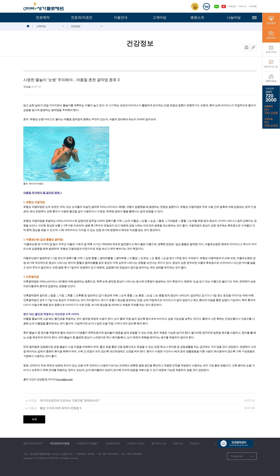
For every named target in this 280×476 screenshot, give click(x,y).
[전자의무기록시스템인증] (206, 6)
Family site (237, 456)
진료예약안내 (112, 443)
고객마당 (159, 17)
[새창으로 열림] (216, 6)
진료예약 (43, 17)
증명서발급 (271, 81)
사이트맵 (253, 6)
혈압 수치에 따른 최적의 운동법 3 (60, 408)
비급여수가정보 (135, 443)
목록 (34, 419)
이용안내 (120, 17)
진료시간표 (271, 52)
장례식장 (178, 443)
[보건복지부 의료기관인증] (195, 6)
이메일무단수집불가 (87, 443)
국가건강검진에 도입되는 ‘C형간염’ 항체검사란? (69, 400)
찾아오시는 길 (271, 66)
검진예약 (271, 37)
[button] (215, 443)
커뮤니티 (242, 6)
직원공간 (232, 6)
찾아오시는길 (158, 443)
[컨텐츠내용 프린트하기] (246, 47)
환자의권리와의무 (33, 443)
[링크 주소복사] (253, 47)
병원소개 (197, 17)
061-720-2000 (110, 453)
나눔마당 (234, 17)
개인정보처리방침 (59, 443)
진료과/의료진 (81, 17)
